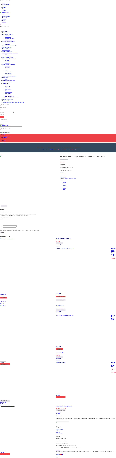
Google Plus (65, 186)
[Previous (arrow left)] (56, 457)
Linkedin (64, 188)
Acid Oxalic (7, 35)
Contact (4, 10)
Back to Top (58, 450)
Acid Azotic (7, 84)
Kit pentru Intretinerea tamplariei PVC (9, 45)
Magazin (3, 8)
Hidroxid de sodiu (8, 73)
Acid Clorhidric (7, 86)
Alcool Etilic (7, 60)
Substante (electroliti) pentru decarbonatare (10, 97)
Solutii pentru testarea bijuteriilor (8, 80)
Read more (58, 454)
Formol (6, 70)
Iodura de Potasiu (8, 94)
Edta (6, 90)
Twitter (64, 183)
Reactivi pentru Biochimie (7, 51)
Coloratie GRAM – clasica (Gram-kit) (64, 406)
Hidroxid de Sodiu (8, 93)
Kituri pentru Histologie (6, 47)
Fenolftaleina (7, 42)
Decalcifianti (7, 63)
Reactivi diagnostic (6, 50)
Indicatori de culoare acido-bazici (8, 41)
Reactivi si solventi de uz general (8, 64)
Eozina (6, 54)
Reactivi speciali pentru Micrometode (9, 76)
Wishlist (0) (2, 124)
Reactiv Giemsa (8, 55)
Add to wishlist (63, 177)
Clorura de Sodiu (8, 37)
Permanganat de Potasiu (9, 38)
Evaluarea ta (2, 217)
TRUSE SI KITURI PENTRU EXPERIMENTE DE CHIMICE (13, 102)
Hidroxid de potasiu (8, 71)
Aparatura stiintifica (6, 4)
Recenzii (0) (3, 206)
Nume (1, 226)
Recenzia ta (2, 219)
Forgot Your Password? (4, 121)
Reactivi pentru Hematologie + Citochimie (10, 53)
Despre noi (4, 5)
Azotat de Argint (8, 89)
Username (2, 112)
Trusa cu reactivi (5, 100)
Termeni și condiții (59, 433)
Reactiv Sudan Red (60, 305)
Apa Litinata (7, 61)
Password (2, 114)
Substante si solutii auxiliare (7, 99)
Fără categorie (5, 32)
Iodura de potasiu (8, 74)
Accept (61, 454)
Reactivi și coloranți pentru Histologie (9, 58)
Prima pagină (41, 149)
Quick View (58, 246)
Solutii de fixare (5, 77)
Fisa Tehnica (62, 172)
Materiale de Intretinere (7, 48)
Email (1, 228)
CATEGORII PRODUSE (4, 104)
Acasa (3, 2)
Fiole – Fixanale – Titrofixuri (7, 34)
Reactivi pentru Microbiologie (7, 57)
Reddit (64, 189)
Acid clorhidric (7, 66)
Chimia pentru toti (5, 31)
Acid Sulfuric (7, 67)
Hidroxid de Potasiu (8, 92)
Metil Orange (7, 44)
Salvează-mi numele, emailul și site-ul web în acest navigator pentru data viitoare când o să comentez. (20, 230)
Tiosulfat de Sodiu (8, 39)
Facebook (64, 182)
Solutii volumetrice (5, 83)
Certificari (4, 7)
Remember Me (4, 119)
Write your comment (64, 159)
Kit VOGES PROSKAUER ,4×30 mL (63, 238)
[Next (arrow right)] (57, 457)
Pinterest (64, 185)
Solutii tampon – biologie (7, 81)
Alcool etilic (7, 68)
